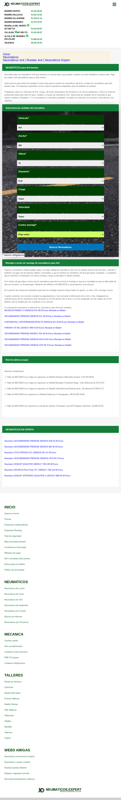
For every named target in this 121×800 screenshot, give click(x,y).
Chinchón (8, 687)
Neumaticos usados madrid (17, 762)
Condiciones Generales (15, 547)
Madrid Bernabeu (12, 693)
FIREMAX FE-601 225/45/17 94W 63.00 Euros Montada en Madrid (32, 328)
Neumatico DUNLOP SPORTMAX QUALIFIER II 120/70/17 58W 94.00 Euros (37, 476)
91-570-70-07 (36, 22)
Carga (21, 189)
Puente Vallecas (11, 698)
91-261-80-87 (36, 29)
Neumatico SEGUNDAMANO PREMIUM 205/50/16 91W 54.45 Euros (33, 441)
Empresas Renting (13, 530)
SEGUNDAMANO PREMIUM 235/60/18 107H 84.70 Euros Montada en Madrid (37, 345)
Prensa (7, 519)
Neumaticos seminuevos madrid (19, 756)
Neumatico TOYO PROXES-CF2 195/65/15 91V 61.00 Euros (30, 452)
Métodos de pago (12, 553)
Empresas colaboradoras (16, 524)
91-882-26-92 (36, 39)
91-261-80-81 (36, 11)
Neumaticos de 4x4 (13, 599)
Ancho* (22, 136)
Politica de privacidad (14, 570)
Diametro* (24, 171)
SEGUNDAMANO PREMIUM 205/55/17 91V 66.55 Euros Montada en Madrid (37, 333)
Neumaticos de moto (14, 594)
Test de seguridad (12, 536)
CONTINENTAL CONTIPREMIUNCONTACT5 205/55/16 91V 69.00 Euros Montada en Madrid (44, 322)
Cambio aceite (11, 640)
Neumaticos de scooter (15, 611)
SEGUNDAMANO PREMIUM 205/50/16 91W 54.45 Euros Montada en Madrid (37, 339)
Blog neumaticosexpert (15, 541)
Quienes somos (11, 513)
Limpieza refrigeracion (14, 663)
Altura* (22, 153)
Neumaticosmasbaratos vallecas (19, 779)
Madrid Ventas (11, 704)
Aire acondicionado (13, 646)
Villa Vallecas (10, 710)
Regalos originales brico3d (16, 773)
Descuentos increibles (14, 564)
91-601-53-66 (36, 15)
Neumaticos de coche (14, 588)
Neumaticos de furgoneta (16, 605)
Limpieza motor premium (16, 652)
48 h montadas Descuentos (17, 558)
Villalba (7, 721)
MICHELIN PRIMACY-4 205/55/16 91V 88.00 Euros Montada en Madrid (34, 310)
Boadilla (8, 727)
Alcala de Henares (13, 681)
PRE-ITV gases (11, 657)
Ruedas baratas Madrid (15, 767)
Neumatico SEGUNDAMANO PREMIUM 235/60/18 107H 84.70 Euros (34, 458)
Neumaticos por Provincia (16, 622)
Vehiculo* (23, 118)
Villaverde (9, 715)
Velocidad (24, 207)
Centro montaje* (27, 225)
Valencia (8, 732)
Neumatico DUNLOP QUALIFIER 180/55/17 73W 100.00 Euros (31, 464)
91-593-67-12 (36, 18)
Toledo (7, 738)
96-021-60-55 (36, 43)
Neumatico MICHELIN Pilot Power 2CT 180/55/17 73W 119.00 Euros (33, 470)
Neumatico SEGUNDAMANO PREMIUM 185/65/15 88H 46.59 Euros (33, 447)
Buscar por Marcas (13, 616)
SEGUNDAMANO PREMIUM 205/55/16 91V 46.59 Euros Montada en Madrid (37, 316)
